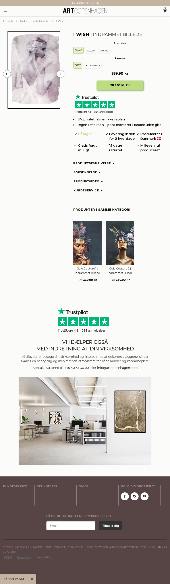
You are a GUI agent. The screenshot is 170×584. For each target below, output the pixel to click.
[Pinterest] (145, 496)
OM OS (84, 486)
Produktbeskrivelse (92, 163)
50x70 (91, 50)
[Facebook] (125, 496)
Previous (7, 74)
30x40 (78, 50)
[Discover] (44, 557)
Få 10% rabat (14, 579)
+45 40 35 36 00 (76, 368)
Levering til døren (85, 2)
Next (5, 3)
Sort (78, 65)
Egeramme (93, 65)
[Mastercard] (24, 557)
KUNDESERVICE (15, 486)
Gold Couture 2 (120, 271)
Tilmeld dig (110, 525)
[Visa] (7, 557)
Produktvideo (86, 181)
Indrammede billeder (35, 21)
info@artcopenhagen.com (117, 368)
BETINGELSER (47, 486)
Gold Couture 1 (87, 271)
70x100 (104, 50)
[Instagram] (135, 496)
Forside (8, 21)
